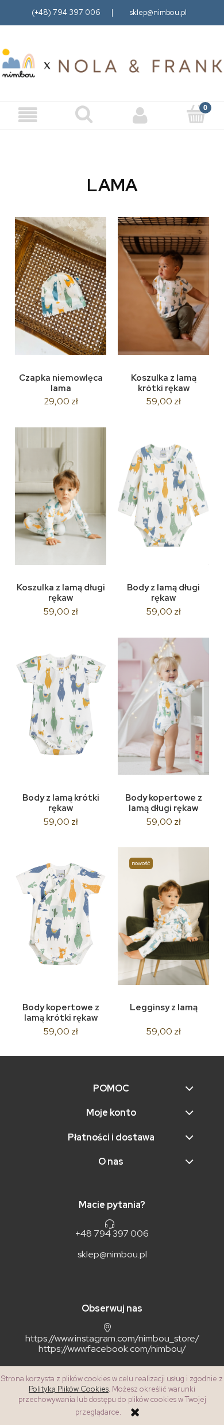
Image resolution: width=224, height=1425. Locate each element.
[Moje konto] (140, 115)
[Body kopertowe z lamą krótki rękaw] (60, 916)
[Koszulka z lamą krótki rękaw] (163, 286)
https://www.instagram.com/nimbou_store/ (112, 1338)
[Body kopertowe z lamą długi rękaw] (163, 706)
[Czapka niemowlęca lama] (60, 286)
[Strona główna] (112, 63)
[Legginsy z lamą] (163, 916)
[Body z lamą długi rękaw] (163, 496)
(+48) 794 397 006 (66, 12)
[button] (28, 115)
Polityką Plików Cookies (69, 1389)
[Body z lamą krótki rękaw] (60, 706)
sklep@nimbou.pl (158, 12)
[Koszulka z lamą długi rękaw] (60, 496)
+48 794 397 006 (112, 1234)
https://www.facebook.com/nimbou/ (112, 1349)
